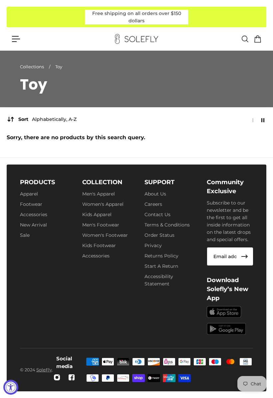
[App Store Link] (224, 312)
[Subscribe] (244, 256)
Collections (32, 66)
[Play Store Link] (226, 329)
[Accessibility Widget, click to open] (10, 387)
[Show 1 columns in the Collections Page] (252, 120)
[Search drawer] (244, 39)
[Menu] (16, 39)
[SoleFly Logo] (136, 39)
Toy (58, 66)
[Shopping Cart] (257, 39)
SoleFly (44, 369)
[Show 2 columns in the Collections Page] (262, 120)
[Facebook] (71, 377)
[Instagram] (57, 377)
